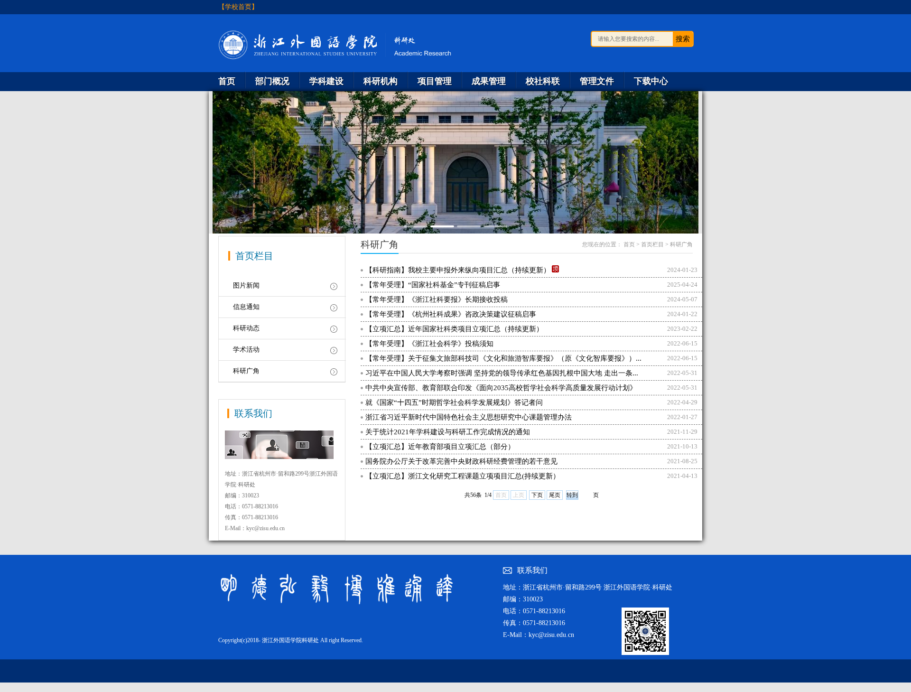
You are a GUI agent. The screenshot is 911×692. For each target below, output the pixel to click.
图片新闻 (246, 285)
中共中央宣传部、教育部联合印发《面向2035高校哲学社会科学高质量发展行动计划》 (501, 388)
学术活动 (246, 349)
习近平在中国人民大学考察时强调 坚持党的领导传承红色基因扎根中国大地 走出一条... (501, 373)
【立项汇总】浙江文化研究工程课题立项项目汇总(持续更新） (462, 476)
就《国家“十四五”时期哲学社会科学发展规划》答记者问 (454, 402)
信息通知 (246, 306)
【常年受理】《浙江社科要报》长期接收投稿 (436, 299)
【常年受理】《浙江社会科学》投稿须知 (429, 343)
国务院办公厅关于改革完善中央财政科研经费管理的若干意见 (461, 461)
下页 (537, 495)
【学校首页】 (238, 6)
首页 (629, 244)
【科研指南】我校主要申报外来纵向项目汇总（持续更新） (457, 270)
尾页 (554, 495)
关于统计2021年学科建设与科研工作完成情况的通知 (447, 432)
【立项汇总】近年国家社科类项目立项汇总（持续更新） (454, 329)
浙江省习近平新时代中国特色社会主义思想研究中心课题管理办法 (468, 417)
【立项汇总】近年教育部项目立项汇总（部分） (440, 446)
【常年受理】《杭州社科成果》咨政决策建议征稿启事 (450, 314)
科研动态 (246, 328)
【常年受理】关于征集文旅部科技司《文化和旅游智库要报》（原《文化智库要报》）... (503, 358)
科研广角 (246, 370)
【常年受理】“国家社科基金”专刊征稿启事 (432, 285)
